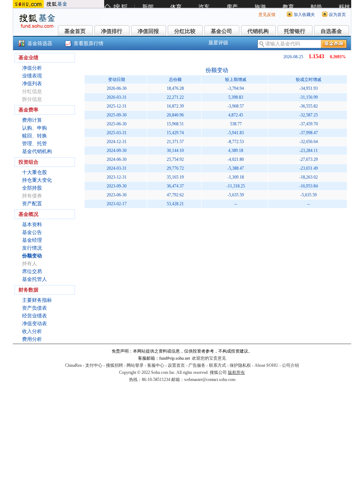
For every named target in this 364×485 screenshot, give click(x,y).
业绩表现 (32, 75)
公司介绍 (290, 365)
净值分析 (32, 68)
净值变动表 (34, 323)
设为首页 (337, 14)
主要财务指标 (37, 300)
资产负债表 (34, 308)
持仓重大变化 (37, 180)
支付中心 (93, 365)
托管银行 (294, 31)
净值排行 (111, 31)
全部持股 (32, 188)
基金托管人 (34, 279)
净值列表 (32, 83)
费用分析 (32, 339)
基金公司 (221, 31)
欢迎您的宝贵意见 (209, 358)
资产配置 (32, 203)
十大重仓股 (34, 172)
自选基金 (331, 31)
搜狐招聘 (114, 365)
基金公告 (32, 232)
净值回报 (148, 31)
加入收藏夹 (304, 14)
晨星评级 (218, 42)
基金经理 (32, 240)
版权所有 (236, 372)
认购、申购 (34, 128)
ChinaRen (73, 365)
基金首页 (75, 31)
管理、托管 (34, 143)
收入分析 (32, 331)
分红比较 (185, 31)
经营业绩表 (34, 315)
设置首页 (176, 365)
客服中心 (155, 365)
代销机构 (258, 31)
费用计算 (32, 120)
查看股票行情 (88, 43)
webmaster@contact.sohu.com (209, 379)
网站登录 (135, 365)
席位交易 (32, 271)
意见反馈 (266, 14)
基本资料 (32, 224)
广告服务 (196, 365)
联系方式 (217, 365)
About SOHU (266, 365)
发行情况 (32, 248)
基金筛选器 (39, 43)
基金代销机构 (37, 151)
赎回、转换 (34, 135)
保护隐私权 (240, 365)
